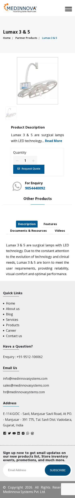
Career (11, 330)
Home (7, 38)
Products (12, 325)
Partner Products (26, 38)
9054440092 (35, 188)
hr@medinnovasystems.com (24, 392)
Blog (9, 314)
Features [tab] (50, 224)
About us (13, 309)
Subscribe (58, 470)
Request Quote (31, 168)
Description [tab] (27, 224)
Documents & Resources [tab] (28, 230)
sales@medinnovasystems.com (26, 385)
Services (12, 319)
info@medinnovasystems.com (25, 378)
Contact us (14, 336)
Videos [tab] (60, 230)
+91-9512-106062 (30, 357)
